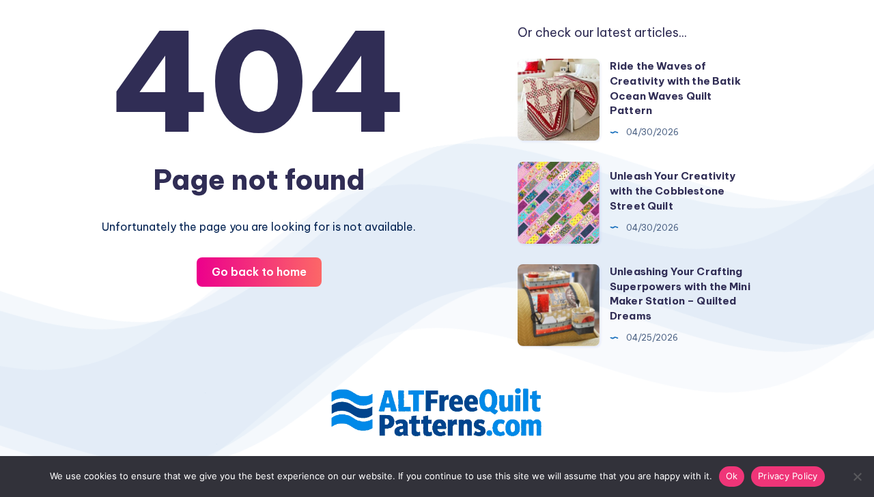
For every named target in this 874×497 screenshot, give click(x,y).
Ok (732, 475)
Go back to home (259, 272)
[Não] (857, 476)
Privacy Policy (788, 475)
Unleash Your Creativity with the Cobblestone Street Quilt (672, 190)
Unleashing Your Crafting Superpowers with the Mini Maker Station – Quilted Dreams (680, 293)
